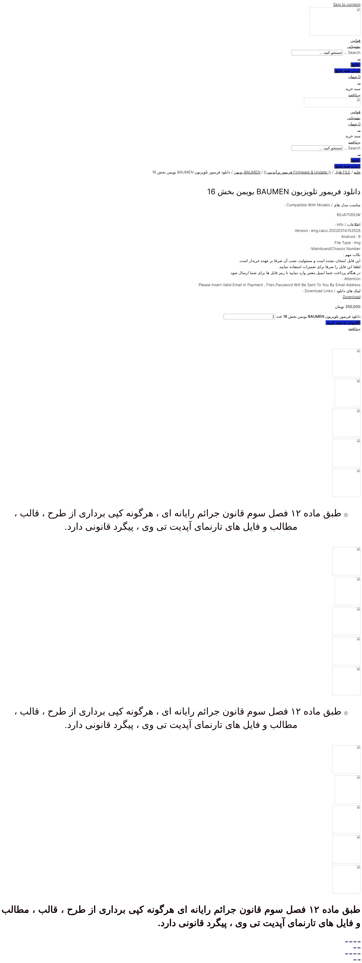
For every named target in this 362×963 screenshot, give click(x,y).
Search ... (352, 52)
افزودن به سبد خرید (343, 322)
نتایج (355, 65)
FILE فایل (342, 172)
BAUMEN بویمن (247, 172)
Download (351, 297)
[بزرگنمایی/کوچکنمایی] (358, 941)
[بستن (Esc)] (346, 941)
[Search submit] (358, 59)
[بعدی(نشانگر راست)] (354, 947)
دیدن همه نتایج (347, 71)
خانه (357, 172)
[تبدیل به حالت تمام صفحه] (354, 941)
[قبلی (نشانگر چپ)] (358, 947)
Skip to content (346, 4)
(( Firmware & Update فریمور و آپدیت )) (297, 172)
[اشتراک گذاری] (350, 941)
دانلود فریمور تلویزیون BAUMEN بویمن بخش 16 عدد (318, 316)
